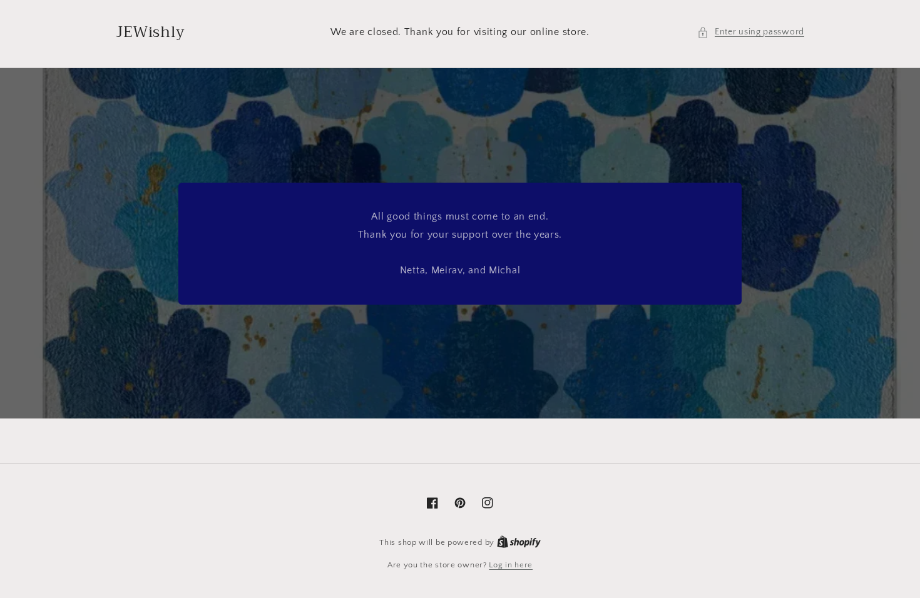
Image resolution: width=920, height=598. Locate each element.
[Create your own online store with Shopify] (519, 542)
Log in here (511, 564)
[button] (750, 32)
